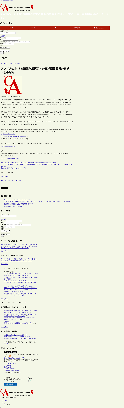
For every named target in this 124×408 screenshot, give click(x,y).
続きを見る (4, 251)
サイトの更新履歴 (9, 368)
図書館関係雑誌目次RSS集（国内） (15, 358)
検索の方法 (7, 367)
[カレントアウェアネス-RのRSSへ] (25, 302)
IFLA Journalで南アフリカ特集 (13, 206)
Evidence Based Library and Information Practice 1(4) (18, 203)
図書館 (28, 162)
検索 (2, 53)
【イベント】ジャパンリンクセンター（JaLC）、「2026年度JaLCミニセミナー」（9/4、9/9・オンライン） (20, 282)
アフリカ (18, 162)
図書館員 (38, 162)
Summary (6, 321)
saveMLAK (7, 343)
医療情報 (33, 162)
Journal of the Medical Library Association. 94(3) (17, 204)
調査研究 (77, 28)
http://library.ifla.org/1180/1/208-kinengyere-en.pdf (14, 136)
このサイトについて (10, 363)
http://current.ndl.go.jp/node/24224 (10, 158)
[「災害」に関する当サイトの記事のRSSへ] (26, 335)
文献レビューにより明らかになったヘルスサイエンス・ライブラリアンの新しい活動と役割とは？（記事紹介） (38, 201)
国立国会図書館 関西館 (11, 370)
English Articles (99, 28)
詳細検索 (2, 36)
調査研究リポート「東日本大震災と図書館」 (17, 336)
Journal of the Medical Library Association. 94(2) (17, 199)
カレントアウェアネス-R (8, 162)
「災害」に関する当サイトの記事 (14, 335)
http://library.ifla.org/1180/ (8, 134)
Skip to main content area (6, 0)
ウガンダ (23, 162)
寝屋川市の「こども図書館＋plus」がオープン (18, 323)
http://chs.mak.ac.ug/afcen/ (8, 146)
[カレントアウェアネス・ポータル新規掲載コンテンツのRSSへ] (10, 356)
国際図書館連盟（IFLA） (49, 162)
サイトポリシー (9, 365)
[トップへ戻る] (0, 407)
